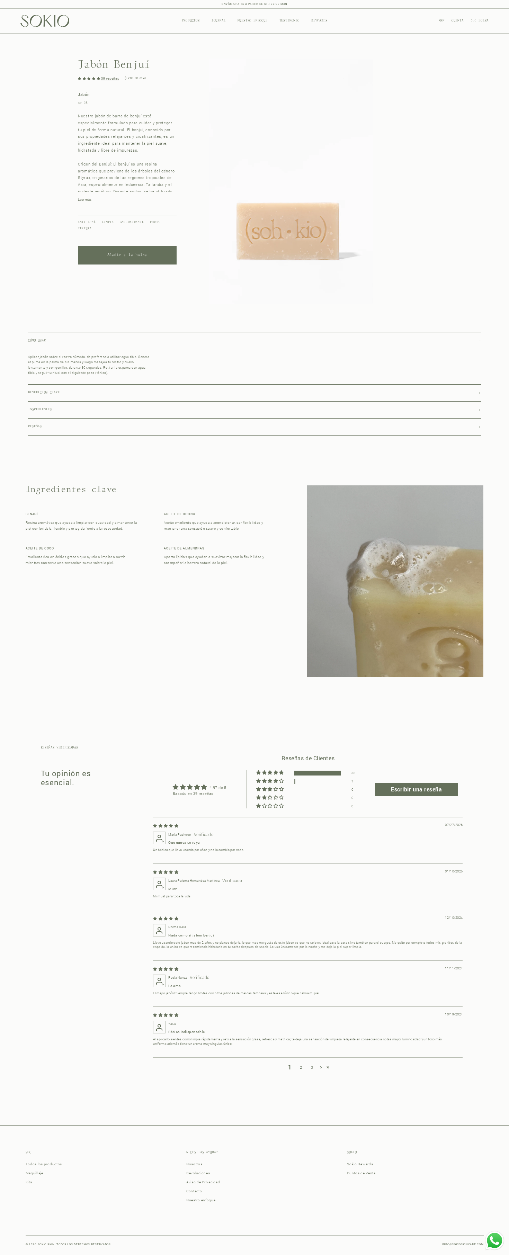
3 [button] (312, 1067)
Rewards (319, 21)
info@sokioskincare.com (463, 1244)
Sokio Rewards (360, 1164)
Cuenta (458, 21)
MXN (442, 21)
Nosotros (194, 1164)
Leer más (84, 199)
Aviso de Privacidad (203, 1182)
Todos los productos (44, 1164)
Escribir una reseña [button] (416, 789)
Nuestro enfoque (253, 21)
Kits (29, 1182)
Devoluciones (198, 1173)
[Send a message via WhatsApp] (495, 1241)
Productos (191, 21)
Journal (219, 21)
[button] (89, 78)
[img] (165, 825)
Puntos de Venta (361, 1173)
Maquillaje (34, 1173)
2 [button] (301, 1067)
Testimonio (289, 21)
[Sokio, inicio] (44, 21)
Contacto (194, 1191)
